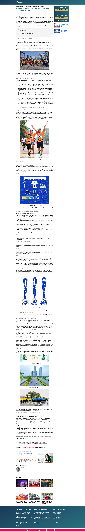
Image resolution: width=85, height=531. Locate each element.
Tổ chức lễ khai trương (56, 513)
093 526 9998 (64, 13)
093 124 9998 (64, 20)
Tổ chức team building (56, 517)
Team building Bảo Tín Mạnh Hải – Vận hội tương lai (65, 25)
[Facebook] (16, 525)
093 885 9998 (64, 12)
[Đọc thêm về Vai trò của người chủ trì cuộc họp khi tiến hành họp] (22, 496)
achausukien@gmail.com (22, 522)
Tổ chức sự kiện (55, 522)
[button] (64, 2)
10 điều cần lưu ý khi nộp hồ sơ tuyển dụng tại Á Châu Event (46, 489)
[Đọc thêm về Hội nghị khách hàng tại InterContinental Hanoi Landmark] (47, 496)
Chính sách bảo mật (19, 523)
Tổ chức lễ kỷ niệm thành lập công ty (59, 514)
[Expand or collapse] (52, 29)
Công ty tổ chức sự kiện (57, 512)
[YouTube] (18, 525)
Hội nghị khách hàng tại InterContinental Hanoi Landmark (46, 502)
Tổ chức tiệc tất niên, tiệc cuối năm (59, 521)
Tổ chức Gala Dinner (56, 518)
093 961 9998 (64, 15)
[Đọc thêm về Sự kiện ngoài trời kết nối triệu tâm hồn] (34, 496)
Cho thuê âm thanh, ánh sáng (58, 516)
